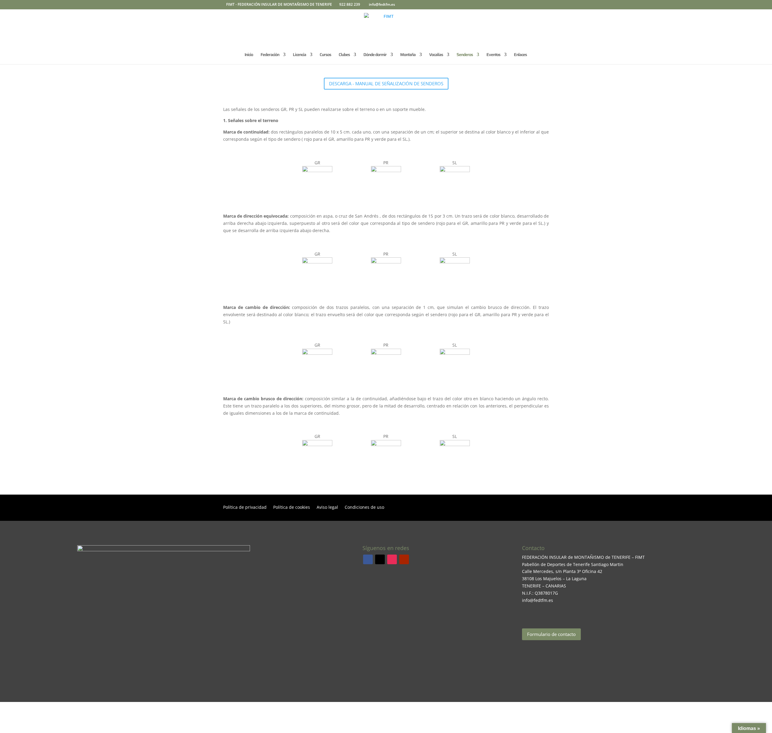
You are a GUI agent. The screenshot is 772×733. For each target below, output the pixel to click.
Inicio (249, 55)
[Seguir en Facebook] (368, 559)
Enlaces (520, 55)
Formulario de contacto (551, 634)
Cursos (325, 55)
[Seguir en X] (380, 559)
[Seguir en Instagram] (392, 559)
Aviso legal (327, 507)
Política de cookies (291, 507)
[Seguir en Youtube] (404, 559)
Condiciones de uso (364, 507)
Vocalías (436, 55)
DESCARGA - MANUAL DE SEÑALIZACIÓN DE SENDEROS (386, 83)
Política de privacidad (245, 507)
